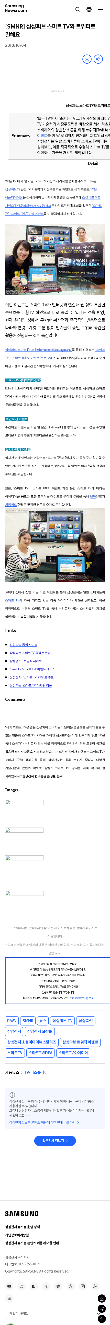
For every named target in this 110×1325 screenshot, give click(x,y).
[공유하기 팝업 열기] (102, 1309)
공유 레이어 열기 (98, 59)
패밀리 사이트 (18, 1314)
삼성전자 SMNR (39, 1031)
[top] (102, 1319)
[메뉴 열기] (100, 9)
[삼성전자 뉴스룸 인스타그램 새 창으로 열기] (21, 1286)
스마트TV (15, 1052)
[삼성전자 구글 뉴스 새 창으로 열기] (9, 1298)
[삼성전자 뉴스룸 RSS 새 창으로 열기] (95, 1286)
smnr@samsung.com (82, 998)
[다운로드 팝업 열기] (102, 1298)
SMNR (28, 1020)
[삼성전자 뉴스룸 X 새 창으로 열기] (46, 1286)
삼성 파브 (86, 1020)
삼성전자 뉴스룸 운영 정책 (22, 1227)
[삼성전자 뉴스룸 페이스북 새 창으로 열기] (34, 1286)
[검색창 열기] (77, 9)
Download (87, 59)
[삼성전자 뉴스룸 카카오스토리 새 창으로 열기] (58, 1286)
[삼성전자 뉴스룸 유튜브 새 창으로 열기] (9, 1286)
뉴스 (42, 1020)
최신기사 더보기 (53, 1141)
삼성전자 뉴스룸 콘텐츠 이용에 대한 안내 (32, 1243)
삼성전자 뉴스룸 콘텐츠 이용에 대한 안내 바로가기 (42, 1122)
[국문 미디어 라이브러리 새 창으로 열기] (83, 1286)
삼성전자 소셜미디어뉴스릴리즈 (31, 1042)
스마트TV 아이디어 (73, 1052)
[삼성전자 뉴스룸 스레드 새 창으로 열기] (71, 1286)
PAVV (11, 1020)
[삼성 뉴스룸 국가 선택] (89, 9)
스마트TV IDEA (40, 1052)
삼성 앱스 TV (62, 1020)
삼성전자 (14, 1031)
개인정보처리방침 (17, 1235)
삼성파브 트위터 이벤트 (80, 1042)
